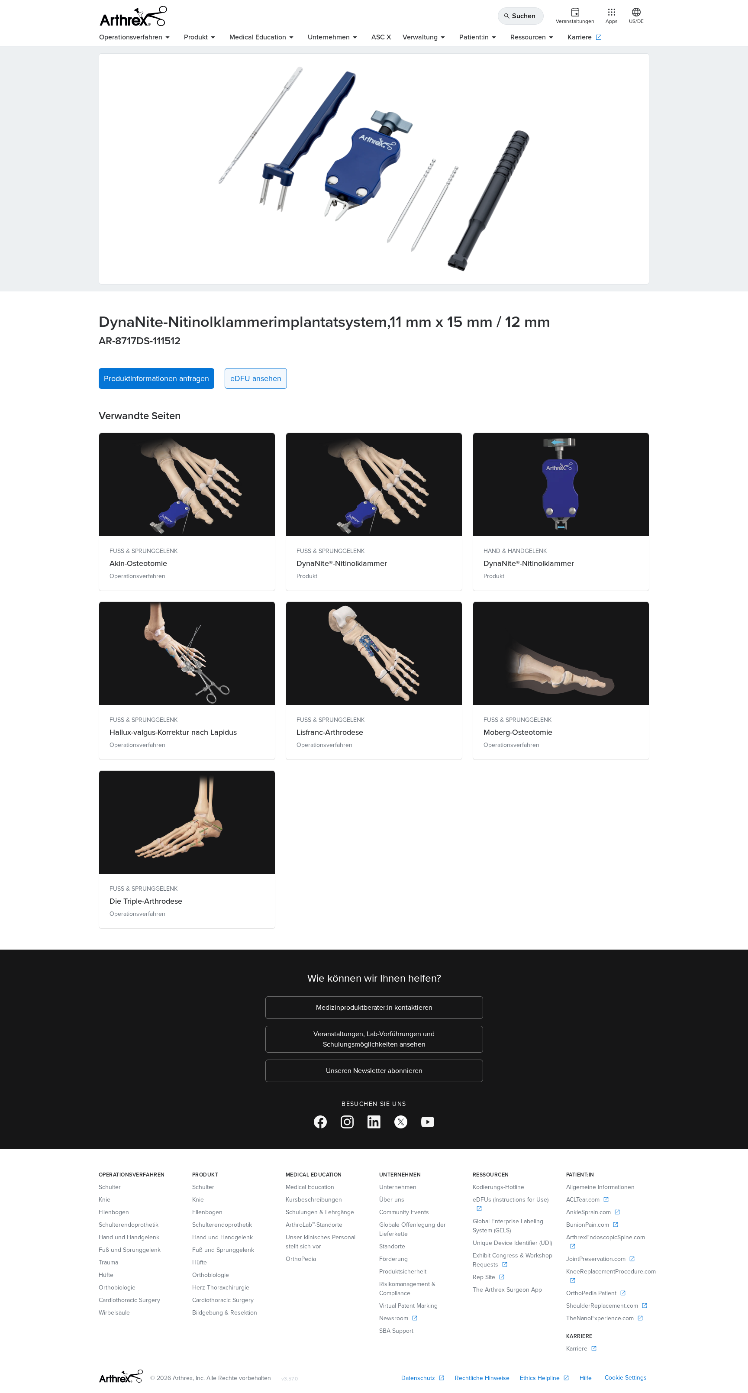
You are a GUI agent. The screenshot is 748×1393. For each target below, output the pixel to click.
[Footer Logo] (121, 1376)
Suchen (519, 16)
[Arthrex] (133, 16)
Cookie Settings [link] (626, 1377)
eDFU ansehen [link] (255, 378)
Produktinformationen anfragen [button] (156, 378)
